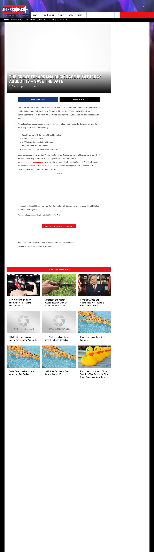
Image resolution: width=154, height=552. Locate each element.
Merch (51, 20)
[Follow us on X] (117, 15)
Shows (43, 15)
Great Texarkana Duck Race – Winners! (93, 338)
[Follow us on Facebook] (100, 15)
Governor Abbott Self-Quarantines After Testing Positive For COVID (92, 302)
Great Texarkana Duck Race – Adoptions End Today (22, 373)
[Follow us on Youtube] (112, 15)
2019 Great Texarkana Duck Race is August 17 (57, 373)
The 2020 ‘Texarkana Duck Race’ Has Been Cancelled (57, 338)
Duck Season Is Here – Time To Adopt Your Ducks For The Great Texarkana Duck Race (94, 374)
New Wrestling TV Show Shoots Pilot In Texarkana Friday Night (20, 302)
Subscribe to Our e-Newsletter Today (58, 226)
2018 (29, 242)
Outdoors (51, 246)
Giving (35, 246)
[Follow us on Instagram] (106, 15)
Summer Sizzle (62, 20)
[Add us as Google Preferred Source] (95, 15)
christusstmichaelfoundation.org (31, 162)
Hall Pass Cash (16, 20)
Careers (42, 20)
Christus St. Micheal (47, 242)
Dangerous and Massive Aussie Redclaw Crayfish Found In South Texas (56, 302)
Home (35, 15)
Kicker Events (42, 246)
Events (79, 15)
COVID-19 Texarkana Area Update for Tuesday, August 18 (23, 338)
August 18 (35, 242)
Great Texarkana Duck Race (64, 242)
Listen (70, 15)
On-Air (51, 15)
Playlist (61, 15)
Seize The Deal (31, 20)
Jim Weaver (17, 87)
